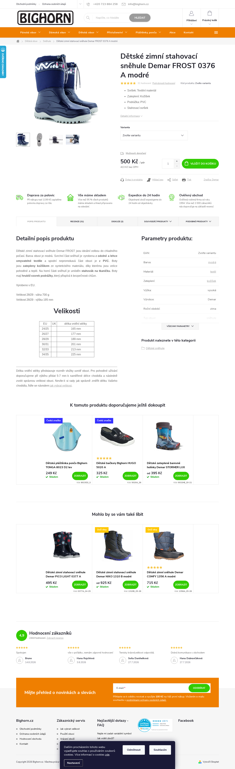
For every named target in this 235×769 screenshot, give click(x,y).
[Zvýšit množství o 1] (177, 161)
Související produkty (156, 221)
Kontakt (24, 744)
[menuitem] (30, 32)
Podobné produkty (197, 221)
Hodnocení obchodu (30, 739)
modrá (212, 262)
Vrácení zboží (67, 739)
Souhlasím (160, 750)
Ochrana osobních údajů (54, 4)
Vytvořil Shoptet (211, 761)
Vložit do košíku (203, 164)
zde (107, 755)
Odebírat (199, 688)
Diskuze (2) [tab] (117, 221)
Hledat (140, 18)
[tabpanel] (67, 450)
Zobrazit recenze (55, 638)
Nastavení (73, 763)
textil (213, 272)
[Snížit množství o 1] (177, 166)
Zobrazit (80, 475)
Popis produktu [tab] (36, 221)
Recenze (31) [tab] (77, 221)
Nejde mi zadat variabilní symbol (114, 733)
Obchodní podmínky (26, 4)
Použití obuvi (67, 734)
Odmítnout (134, 750)
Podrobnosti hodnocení (163, 83)
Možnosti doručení (136, 153)
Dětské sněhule (155, 348)
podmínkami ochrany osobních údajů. (146, 700)
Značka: (211, 179)
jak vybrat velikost (61, 385)
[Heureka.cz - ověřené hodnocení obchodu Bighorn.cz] (155, 725)
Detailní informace (130, 116)
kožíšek (211, 281)
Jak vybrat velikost (70, 729)
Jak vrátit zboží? (105, 738)
